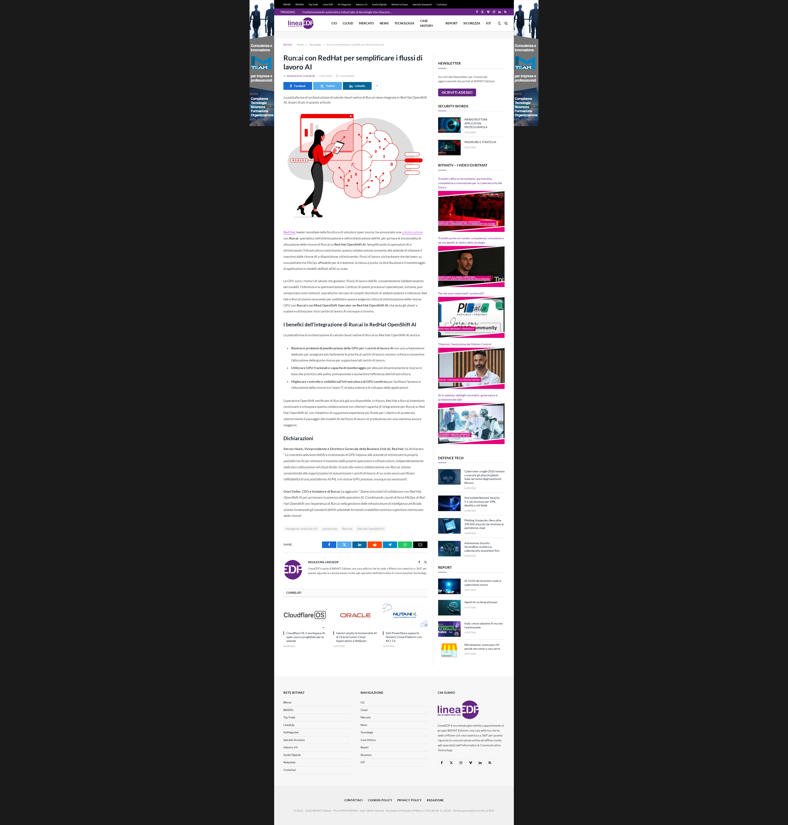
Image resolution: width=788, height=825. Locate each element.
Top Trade (313, 4)
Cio (334, 23)
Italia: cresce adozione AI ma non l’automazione (483, 625)
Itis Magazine (344, 4)
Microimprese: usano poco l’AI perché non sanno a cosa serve (482, 646)
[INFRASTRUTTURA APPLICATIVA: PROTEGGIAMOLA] (449, 125)
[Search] (506, 23)
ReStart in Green (400, 4)
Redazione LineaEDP (301, 75)
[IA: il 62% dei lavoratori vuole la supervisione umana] (449, 586)
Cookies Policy (380, 800)
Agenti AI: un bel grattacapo (480, 602)
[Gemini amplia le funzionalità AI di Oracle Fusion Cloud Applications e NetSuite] (355, 615)
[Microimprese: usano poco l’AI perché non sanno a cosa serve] (449, 650)
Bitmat (287, 702)
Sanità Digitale (379, 4)
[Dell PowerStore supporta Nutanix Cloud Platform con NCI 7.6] (405, 615)
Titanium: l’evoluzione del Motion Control (464, 344)
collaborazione (412, 232)
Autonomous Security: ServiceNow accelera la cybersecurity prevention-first (481, 546)
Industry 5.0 (361, 4)
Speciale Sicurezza (294, 740)
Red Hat (289, 232)
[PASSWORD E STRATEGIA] (449, 147)
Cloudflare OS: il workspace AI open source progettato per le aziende (305, 637)
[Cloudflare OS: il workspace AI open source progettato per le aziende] (305, 615)
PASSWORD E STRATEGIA (480, 142)
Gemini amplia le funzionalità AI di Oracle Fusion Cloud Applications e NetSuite (356, 637)
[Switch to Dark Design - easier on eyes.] (499, 23)
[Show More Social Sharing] (377, 86)
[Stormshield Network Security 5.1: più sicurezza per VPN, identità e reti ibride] (449, 503)
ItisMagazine (291, 732)
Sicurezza (471, 23)
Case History (426, 23)
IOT (488, 23)
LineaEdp (288, 725)
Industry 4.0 (290, 747)
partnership (330, 528)
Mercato (366, 23)
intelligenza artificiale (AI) (301, 528)
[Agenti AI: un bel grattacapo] (449, 607)
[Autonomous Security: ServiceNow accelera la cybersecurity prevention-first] (449, 548)
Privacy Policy (409, 800)
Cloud (348, 23)
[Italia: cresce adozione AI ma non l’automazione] (449, 629)
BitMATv (300, 4)
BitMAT (287, 4)
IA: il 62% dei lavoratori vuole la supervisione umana (482, 582)
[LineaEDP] (300, 23)
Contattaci (441, 4)
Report (452, 23)
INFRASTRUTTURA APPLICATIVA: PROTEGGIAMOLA (475, 123)
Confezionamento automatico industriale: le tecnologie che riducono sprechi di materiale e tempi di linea (348, 12)
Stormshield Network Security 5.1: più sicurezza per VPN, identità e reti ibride (482, 501)
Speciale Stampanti (422, 4)
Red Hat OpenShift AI (370, 528)
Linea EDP (328, 4)
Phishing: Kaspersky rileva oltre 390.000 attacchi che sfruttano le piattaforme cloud (484, 524)
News (384, 23)
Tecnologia (404, 23)
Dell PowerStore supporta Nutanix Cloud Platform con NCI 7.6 (404, 637)
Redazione (289, 762)
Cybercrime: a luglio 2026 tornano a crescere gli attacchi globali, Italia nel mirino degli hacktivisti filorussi (484, 477)
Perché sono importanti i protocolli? (461, 293)
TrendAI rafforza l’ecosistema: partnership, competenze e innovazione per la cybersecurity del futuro (470, 183)
